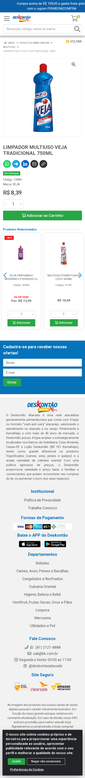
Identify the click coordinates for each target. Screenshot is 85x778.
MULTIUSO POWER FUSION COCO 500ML (63, 277)
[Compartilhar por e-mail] (34, 164)
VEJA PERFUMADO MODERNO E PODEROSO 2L (21, 277)
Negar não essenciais (46, 761)
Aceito (16, 761)
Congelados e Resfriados (42, 579)
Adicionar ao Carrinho (44, 215)
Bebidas (42, 563)
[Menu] (7, 18)
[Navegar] (5, 275)
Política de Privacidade (42, 500)
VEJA (16, 184)
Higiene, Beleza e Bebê (42, 594)
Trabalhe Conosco (42, 508)
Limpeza (42, 610)
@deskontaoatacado (45, 666)
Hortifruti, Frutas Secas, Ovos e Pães (42, 602)
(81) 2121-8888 (48, 647)
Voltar (75, 41)
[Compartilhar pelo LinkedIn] (25, 164)
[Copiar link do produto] (43, 164)
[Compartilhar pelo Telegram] (16, 164)
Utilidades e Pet (42, 626)
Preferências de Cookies (27, 769)
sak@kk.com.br (45, 654)
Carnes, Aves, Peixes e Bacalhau (42, 571)
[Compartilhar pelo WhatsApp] (7, 164)
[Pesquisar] (77, 29)
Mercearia (42, 618)
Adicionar (23, 323)
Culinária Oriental (42, 587)
